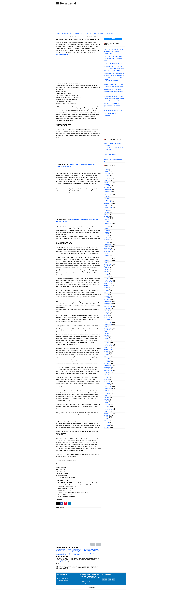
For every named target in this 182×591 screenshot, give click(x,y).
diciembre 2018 (107, 301)
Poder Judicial (96, 550)
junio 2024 (106, 200)
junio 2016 (106, 354)
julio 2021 (106, 253)
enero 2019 (106, 299)
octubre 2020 (107, 262)
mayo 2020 (106, 271)
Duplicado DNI (78, 33)
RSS (113, 579)
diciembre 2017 (107, 322)
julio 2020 (106, 267)
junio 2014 (106, 397)
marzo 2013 (107, 424)
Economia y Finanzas (87, 550)
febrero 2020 (107, 276)
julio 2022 (106, 232)
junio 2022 (106, 234)
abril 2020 (106, 273)
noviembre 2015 (108, 367)
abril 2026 (106, 170)
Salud (65, 551)
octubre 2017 (107, 326)
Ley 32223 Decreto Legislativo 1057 (113, 63)
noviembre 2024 (108, 191)
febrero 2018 (107, 319)
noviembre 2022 (108, 225)
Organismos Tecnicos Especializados (84, 549)
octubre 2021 (107, 248)
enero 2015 (106, 385)
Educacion (86, 551)
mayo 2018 (106, 313)
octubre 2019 (107, 283)
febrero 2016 (107, 361)
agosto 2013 (107, 415)
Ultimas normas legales (64, 582)
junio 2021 (106, 255)
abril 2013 (106, 422)
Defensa (70, 551)
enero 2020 (106, 278)
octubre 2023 (107, 205)
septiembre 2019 (108, 285)
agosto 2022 (107, 230)
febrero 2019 (107, 297)
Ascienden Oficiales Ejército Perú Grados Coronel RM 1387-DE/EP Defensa (112, 105)
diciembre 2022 (107, 223)
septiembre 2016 (108, 349)
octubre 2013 (107, 411)
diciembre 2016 (107, 344)
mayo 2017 (106, 335)
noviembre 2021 (108, 246)
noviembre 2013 (108, 409)
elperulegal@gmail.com (62, 561)
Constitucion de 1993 (85, 581)
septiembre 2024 (108, 194)
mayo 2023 (106, 214)
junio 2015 (106, 376)
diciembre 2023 (107, 202)
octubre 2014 (107, 390)
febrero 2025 (107, 186)
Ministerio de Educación (110, 154)
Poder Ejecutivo (60, 549)
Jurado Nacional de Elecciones (73, 550)
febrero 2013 (107, 425)
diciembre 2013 (107, 408)
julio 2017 (106, 331)
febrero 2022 (107, 241)
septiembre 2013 (108, 413)
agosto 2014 (107, 393)
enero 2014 (106, 406)
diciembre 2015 (107, 365)
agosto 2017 (107, 329)
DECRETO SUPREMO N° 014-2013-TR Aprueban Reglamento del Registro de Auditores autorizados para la (114, 68)
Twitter (109, 579)
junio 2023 (106, 212)
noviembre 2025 (108, 178)
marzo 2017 (107, 338)
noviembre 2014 (108, 388)
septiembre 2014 (108, 392)
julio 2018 (106, 310)
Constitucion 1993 (110, 33)
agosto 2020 (107, 265)
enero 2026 (106, 175)
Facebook (104, 579)
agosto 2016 (107, 351)
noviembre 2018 (108, 303)
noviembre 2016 (108, 345)
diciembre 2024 (107, 189)
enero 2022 (106, 242)
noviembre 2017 (108, 324)
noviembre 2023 (108, 203)
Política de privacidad (63, 580)
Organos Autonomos (69, 549)
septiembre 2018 (108, 306)
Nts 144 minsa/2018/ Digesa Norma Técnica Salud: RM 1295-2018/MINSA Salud (113, 58)
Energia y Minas (60, 551)
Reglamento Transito (98, 33)
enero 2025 (106, 187)
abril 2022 (106, 237)
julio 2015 (106, 374)
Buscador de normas (63, 578)
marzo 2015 (107, 381)
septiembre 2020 (108, 264)
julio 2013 (106, 417)
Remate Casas (87, 33)
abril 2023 (106, 216)
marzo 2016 (107, 360)
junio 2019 (106, 290)
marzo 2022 (107, 239)
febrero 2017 (107, 340)
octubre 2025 (107, 180)
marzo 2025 (107, 184)
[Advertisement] (78, 151)
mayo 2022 (106, 235)
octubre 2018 (107, 305)
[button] (58, 503)
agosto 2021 (107, 251)
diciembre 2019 (107, 280)
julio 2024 (106, 198)
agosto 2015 (107, 372)
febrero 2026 (107, 173)
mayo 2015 (106, 377)
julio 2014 (106, 395)
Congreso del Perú (108, 157)
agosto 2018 (107, 308)
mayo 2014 (106, 399)
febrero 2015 (107, 383)
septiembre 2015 (108, 370)
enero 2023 (106, 221)
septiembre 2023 (108, 207)
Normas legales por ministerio (87, 583)
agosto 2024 (107, 196)
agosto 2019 (107, 287)
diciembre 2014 (107, 386)
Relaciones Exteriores (77, 551)
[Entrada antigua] (98, 544)
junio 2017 (106, 333)
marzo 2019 (107, 296)
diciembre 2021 (107, 244)
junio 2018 (106, 312)
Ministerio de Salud (108, 152)
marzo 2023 (107, 218)
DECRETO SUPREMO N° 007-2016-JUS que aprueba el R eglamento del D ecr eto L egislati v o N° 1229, (114, 98)
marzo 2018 (107, 317)
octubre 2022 (107, 226)
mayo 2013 (106, 420)
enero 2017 (106, 342)
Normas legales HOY (67, 33)
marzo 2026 (107, 171)
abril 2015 (106, 379)
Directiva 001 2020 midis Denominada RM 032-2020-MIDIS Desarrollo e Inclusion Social (113, 51)
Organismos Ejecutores (68, 553)
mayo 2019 (106, 292)
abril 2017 (106, 337)
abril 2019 (106, 294)
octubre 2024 (107, 193)
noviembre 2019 (108, 281)
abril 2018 (106, 315)
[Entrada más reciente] (92, 544)
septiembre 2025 (108, 182)
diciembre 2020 (107, 258)
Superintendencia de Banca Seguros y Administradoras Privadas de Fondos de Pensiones (75, 553)
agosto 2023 (107, 209)
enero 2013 (106, 427)
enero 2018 (106, 321)
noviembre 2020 (108, 260)
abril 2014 (106, 401)
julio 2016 (106, 353)
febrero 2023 (107, 219)
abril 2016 (106, 358)
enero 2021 (106, 257)
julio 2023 (106, 210)
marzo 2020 (107, 274)
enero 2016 (106, 363)
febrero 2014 (107, 404)
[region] (91, 18)
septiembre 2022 (108, 228)
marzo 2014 (107, 402)
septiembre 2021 (108, 250)
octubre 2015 (107, 369)
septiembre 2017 (108, 328)
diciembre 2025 (107, 177)
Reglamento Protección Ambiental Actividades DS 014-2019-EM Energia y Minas (114, 91)
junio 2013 (106, 418)
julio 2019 (106, 289)
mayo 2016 (106, 356)
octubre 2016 (107, 347)
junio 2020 (106, 269)
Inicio (58, 33)
